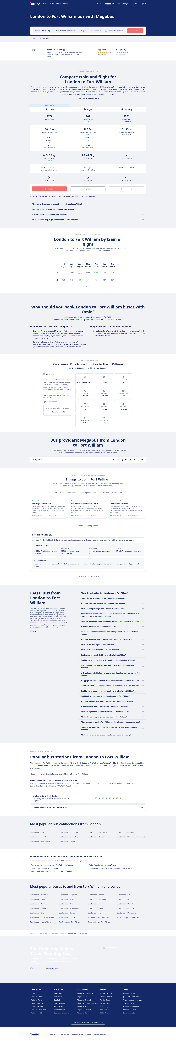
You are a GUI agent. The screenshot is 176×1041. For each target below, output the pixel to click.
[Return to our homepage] (36, 3)
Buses (52, 4)
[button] (83, 30)
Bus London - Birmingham (69, 908)
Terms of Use (64, 1035)
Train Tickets (36, 990)
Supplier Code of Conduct (96, 1035)
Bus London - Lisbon (125, 899)
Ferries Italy (104, 1003)
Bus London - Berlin (95, 904)
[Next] (119, 265)
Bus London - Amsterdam (40, 841)
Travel (125, 990)
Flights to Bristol (83, 1006)
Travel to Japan (129, 1003)
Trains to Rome (37, 997)
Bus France (58, 997)
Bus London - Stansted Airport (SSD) (131, 837)
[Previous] (57, 265)
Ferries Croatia (106, 997)
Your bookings (123, 3)
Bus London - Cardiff (38, 837)
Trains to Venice (37, 1003)
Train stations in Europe (132, 1000)
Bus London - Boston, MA (40, 895)
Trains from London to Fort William (102, 865)
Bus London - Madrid (96, 895)
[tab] (58, 492)
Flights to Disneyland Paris (87, 1003)
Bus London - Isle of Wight (69, 837)
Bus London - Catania (38, 913)
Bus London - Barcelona (97, 899)
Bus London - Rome (37, 899)
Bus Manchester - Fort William (99, 917)
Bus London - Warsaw (38, 904)
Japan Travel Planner (131, 997)
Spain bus (58, 993)
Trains (45, 4)
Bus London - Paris (37, 832)
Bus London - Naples (67, 913)
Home (32, 933)
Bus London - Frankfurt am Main (42, 917)
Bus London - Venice (67, 917)
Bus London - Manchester (98, 832)
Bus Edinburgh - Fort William (128, 917)
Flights (58, 4)
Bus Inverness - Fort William (69, 922)
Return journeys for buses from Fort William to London (52, 865)
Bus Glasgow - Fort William (40, 922)
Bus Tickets (58, 990)
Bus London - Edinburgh (68, 832)
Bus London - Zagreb (96, 908)
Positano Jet (105, 1006)
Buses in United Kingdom (54, 933)
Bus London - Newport (96, 837)
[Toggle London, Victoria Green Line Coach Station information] (142, 807)
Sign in (143, 4)
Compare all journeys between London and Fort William (110, 868)
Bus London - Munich (125, 904)
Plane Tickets (82, 990)
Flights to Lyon (83, 997)
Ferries (65, 4)
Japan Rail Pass (129, 993)
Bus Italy (57, 1000)
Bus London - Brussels (125, 832)
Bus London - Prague (67, 841)
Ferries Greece (106, 993)
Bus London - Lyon (95, 913)
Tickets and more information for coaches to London (51, 871)
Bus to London (59, 1003)
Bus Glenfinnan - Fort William (99, 922)
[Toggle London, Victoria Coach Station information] (142, 798)
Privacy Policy (77, 1035)
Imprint (53, 1035)
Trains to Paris (36, 1000)
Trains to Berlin (37, 1006)
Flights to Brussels (84, 1000)
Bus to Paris (58, 1006)
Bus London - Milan (66, 899)
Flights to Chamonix (85, 993)
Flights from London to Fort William (44, 868)
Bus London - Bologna (125, 908)
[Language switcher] (109, 3)
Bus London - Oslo (66, 904)
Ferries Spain (105, 1000)
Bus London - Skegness (68, 895)
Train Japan (35, 993)
